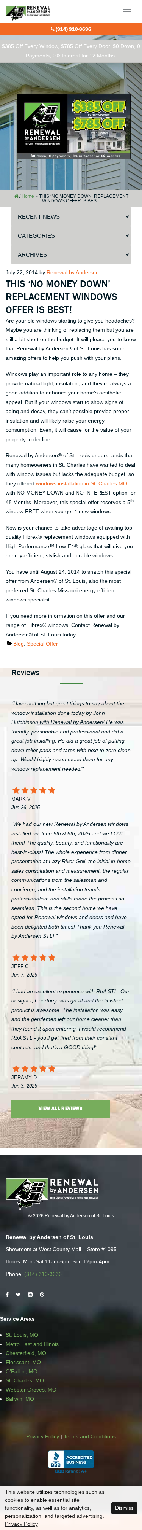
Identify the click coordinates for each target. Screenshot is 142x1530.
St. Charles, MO (25, 1380)
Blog (18, 644)
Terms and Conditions (90, 1436)
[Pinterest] (42, 1294)
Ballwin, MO (20, 1399)
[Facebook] (7, 1294)
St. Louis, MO (22, 1335)
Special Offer (42, 644)
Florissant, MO (23, 1362)
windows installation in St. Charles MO (81, 483)
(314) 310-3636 (73, 29)
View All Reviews (61, 1108)
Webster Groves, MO (31, 1390)
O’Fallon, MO (21, 1371)
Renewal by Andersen (73, 272)
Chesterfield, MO (26, 1353)
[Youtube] (30, 1294)
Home (28, 196)
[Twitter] (18, 1294)
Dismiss (124, 1508)
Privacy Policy (42, 1436)
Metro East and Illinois (32, 1344)
